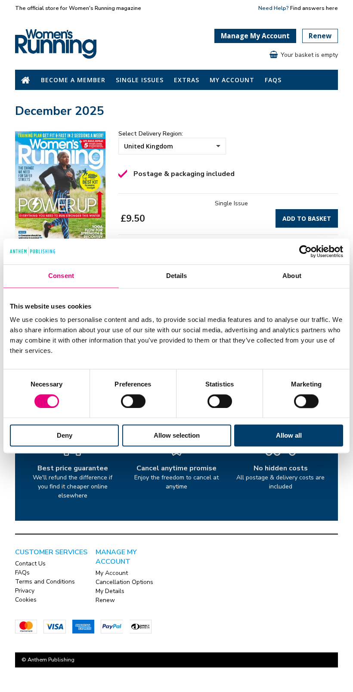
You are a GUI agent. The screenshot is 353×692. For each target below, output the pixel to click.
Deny (64, 435)
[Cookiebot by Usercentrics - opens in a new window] (305, 251)
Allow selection (177, 435)
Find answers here (314, 8)
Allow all (289, 435)
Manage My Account (255, 35)
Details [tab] (176, 275)
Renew (320, 35)
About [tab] (291, 275)
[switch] (133, 401)
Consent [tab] (61, 275)
